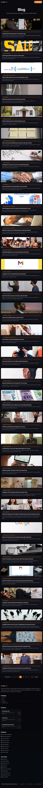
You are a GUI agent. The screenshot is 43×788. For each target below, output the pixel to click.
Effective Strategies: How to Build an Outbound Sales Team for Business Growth (21, 514)
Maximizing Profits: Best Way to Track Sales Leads (14, 33)
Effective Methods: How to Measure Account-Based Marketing (16, 404)
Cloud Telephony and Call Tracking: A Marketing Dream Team (16, 208)
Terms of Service (29, 784)
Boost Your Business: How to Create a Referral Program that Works (17, 559)
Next (36, 676)
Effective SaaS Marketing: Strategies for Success (13, 426)
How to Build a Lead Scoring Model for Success (13, 339)
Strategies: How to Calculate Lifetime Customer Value (14, 492)
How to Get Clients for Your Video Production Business (15, 361)
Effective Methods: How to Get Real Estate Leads (13, 121)
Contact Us (38, 2)
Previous (8, 676)
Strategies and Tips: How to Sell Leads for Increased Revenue (16, 668)
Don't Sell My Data (38, 784)
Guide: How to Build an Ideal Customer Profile (12, 317)
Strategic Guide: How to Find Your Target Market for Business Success (18, 624)
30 (32, 676)
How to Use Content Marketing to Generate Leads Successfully (17, 142)
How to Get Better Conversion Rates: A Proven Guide (14, 186)
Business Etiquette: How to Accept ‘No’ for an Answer (14, 383)
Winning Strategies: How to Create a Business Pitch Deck (15, 252)
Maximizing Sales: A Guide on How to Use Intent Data (14, 470)
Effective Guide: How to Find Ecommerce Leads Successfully (16, 230)
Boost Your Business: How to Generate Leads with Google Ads (16, 537)
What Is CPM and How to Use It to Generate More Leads (15, 77)
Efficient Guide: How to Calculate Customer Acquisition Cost (16, 646)
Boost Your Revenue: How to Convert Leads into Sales (14, 295)
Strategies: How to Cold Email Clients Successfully (14, 273)
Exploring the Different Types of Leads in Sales (13, 55)
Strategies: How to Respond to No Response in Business (15, 602)
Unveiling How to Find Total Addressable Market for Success (16, 448)
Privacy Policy (22, 784)
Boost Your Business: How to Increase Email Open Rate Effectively (17, 580)
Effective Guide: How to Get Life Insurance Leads (13, 99)
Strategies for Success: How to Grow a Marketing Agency (15, 164)
